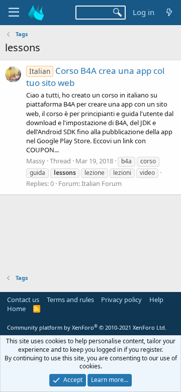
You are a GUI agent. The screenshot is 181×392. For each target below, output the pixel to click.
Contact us (23, 299)
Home (16, 308)
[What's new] (169, 12)
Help (156, 299)
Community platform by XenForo (86, 327)
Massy (35, 160)
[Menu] (14, 12)
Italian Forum (101, 183)
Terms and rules (70, 299)
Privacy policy (121, 299)
